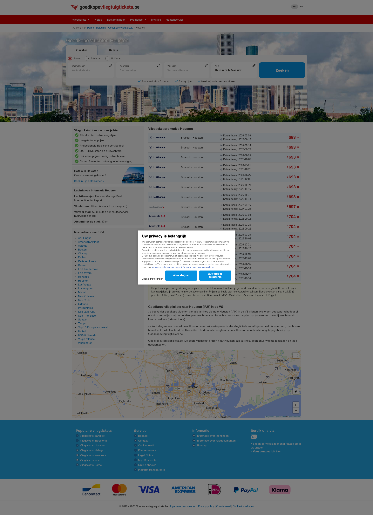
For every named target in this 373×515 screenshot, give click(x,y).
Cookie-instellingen (152, 279)
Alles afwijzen (181, 275)
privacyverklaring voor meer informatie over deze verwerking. (183, 267)
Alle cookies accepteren (215, 275)
